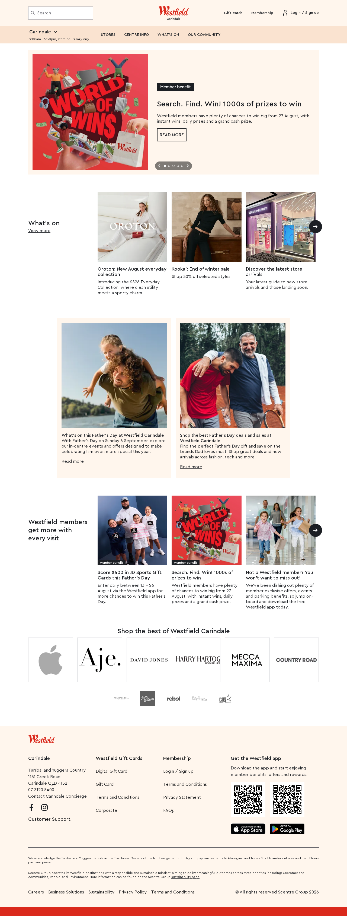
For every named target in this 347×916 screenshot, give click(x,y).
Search (44, 13)
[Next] (315, 226)
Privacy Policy (133, 892)
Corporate (106, 810)
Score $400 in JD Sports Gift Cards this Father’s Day (130, 575)
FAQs (168, 810)
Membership (262, 13)
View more (39, 231)
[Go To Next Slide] (187, 165)
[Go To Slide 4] (178, 166)
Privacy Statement (182, 797)
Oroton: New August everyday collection (132, 272)
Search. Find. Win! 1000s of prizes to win (202, 575)
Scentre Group (293, 892)
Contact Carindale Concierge (57, 796)
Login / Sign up (178, 771)
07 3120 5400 (41, 790)
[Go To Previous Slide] (159, 165)
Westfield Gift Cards (119, 758)
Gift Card (105, 784)
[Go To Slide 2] (169, 166)
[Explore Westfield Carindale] (173, 13)
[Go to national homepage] (41, 738)
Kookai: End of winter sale (201, 269)
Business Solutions (66, 892)
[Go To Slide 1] (165, 166)
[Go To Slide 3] (173, 166)
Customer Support (49, 819)
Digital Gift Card (111, 771)
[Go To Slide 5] (182, 166)
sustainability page (185, 877)
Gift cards (233, 13)
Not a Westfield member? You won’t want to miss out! (279, 575)
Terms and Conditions (117, 797)
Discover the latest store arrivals (274, 272)
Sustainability (101, 892)
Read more (172, 135)
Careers (36, 892)
